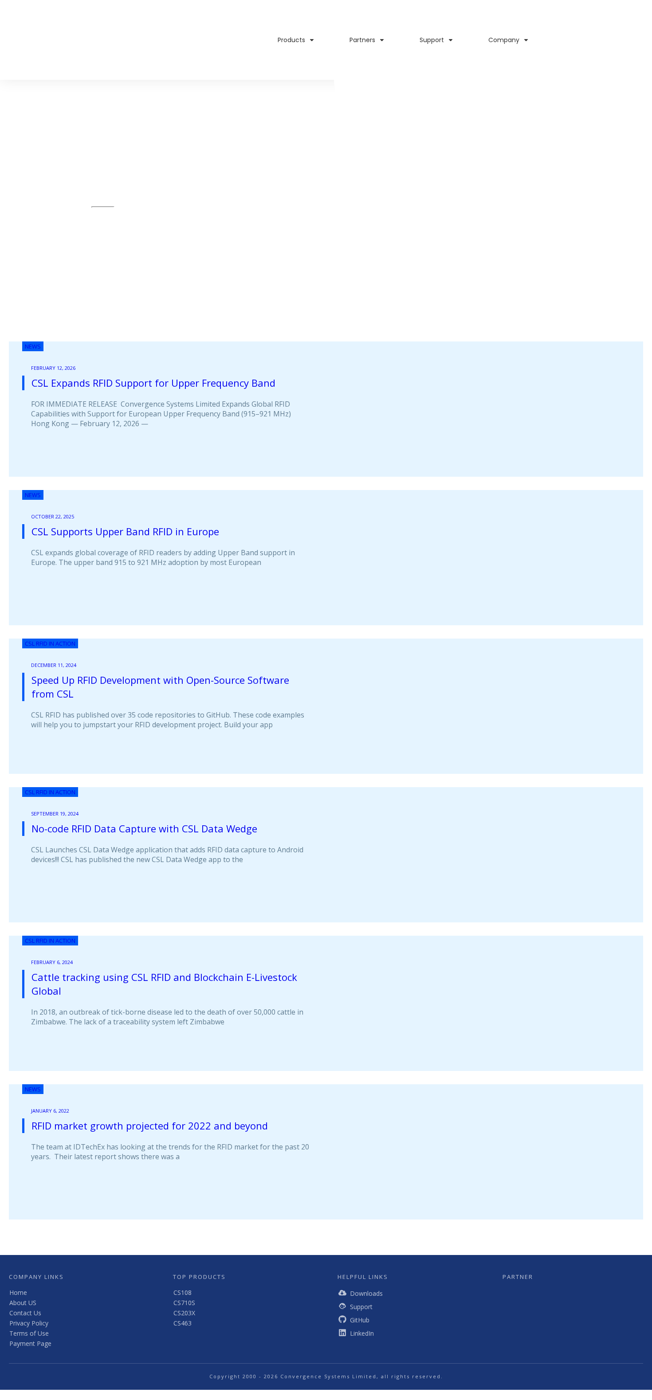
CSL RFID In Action (50, 643)
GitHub (359, 1320)
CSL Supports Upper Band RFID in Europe (125, 531)
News (33, 346)
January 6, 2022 (50, 1110)
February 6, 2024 (52, 962)
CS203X (184, 1313)
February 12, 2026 (53, 368)
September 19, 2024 (55, 813)
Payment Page (30, 1343)
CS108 (182, 1292)
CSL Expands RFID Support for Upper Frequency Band (153, 382)
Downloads (366, 1293)
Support (361, 1306)
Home (18, 1292)
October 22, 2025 (52, 516)
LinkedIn (362, 1333)
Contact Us (25, 1313)
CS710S (184, 1302)
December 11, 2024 (53, 665)
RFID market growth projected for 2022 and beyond (149, 1125)
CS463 (182, 1323)
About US (22, 1302)
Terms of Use (29, 1333)
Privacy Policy (28, 1323)
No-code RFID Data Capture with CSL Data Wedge (144, 828)
